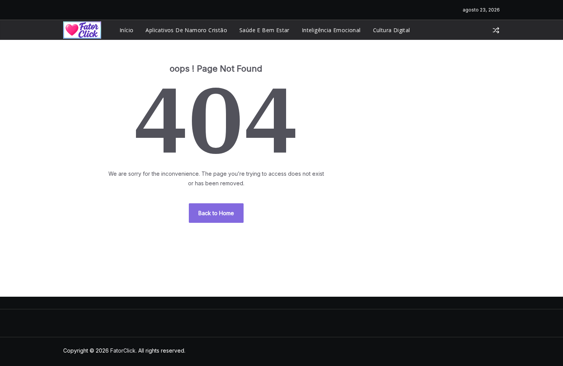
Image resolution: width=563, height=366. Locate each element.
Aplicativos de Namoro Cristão (186, 30)
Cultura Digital (391, 30)
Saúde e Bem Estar (264, 30)
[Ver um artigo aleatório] (496, 30)
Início (126, 30)
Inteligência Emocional (331, 30)
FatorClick (123, 350)
